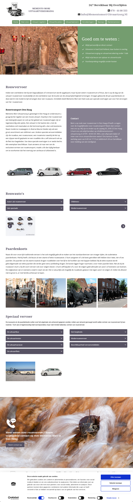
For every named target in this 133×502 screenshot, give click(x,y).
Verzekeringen (88, 22)
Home (15, 22)
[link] (25, 22)
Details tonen (111, 498)
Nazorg (100, 22)
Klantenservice (113, 22)
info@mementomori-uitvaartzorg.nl (104, 14)
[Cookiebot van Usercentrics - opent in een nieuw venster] (13, 498)
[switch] (61, 498)
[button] (15, 444)
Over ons (24, 22)
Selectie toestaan (116, 483)
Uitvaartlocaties (55, 22)
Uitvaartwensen (72, 22)
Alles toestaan (116, 477)
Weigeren (115, 489)
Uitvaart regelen (38, 22)
